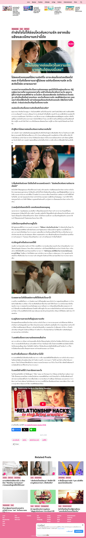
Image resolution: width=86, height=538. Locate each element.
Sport (38, 517)
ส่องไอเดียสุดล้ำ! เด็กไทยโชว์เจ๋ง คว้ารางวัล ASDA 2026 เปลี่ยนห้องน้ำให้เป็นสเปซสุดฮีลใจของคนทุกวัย (16, 11)
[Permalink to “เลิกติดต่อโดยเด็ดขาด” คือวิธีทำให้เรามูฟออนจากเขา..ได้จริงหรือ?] (43, 468)
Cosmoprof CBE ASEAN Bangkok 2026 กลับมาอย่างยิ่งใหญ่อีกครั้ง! (37, 10)
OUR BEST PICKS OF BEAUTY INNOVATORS (78, 9)
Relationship (15, 29)
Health (49, 519)
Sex (4, 517)
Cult (58, 521)
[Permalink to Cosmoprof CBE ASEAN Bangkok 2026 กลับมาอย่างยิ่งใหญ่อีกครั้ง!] (28, 8)
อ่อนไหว (24, 440)
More (75, 2)
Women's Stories (67, 506)
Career (4, 477)
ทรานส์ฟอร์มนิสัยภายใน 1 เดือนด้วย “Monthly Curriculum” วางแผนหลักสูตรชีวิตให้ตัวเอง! (14, 482)
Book (58, 519)
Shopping (39, 519)
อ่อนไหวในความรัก (34, 440)
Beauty (34, 2)
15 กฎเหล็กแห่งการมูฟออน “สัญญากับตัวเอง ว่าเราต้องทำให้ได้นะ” (42, 511)
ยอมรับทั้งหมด (79, 531)
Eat (38, 516)
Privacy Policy (61, 528)
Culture (59, 2)
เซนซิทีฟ (44, 440)
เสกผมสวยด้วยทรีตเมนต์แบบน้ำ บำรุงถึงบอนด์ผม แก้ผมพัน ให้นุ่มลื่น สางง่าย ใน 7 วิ (58, 11)
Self (4, 521)
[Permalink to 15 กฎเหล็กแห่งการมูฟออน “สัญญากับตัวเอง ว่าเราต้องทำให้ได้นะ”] (43, 497)
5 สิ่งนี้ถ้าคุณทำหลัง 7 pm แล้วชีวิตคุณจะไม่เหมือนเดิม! (70, 481)
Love (28, 2)
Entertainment (68, 2)
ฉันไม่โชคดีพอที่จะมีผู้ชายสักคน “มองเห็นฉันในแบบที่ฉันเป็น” (69, 510)
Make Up (17, 517)
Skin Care (17, 519)
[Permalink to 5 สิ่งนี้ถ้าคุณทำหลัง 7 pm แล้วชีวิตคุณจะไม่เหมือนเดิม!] (70, 468)
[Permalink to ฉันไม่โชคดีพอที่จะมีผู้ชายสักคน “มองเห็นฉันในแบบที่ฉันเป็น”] (70, 497)
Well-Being (17, 477)
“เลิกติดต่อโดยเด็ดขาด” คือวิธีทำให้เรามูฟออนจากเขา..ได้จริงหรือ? (42, 481)
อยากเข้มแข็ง (16, 440)
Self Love (27, 29)
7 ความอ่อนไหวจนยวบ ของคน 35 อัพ (35, 425)
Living (53, 2)
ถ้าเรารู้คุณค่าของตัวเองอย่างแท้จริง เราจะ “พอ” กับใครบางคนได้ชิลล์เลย (15, 510)
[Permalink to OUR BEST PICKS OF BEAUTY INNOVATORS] (69, 8)
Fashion (40, 2)
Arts (58, 517)
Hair (16, 516)
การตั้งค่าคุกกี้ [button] (69, 531)
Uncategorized (44, 506)
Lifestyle (47, 2)
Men (4, 525)
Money (49, 521)
